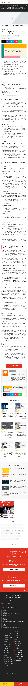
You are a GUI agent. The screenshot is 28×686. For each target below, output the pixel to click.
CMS (7, 525)
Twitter (3, 41)
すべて (2, 25)
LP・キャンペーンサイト (6, 38)
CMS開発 (5, 641)
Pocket (16, 41)
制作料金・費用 (18, 643)
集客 (3, 525)
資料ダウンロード (14, 585)
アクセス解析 (6, 648)
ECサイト (20, 525)
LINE (20, 41)
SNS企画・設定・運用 (8, 659)
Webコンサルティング (6, 35)
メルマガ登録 (18, 658)
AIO (20, 536)
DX (10, 525)
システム (15, 525)
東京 (17, 637)
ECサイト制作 (6, 652)
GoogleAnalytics (5, 536)
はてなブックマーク (12, 41)
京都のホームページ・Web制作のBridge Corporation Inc (14, 678)
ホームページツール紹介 (6, 538)
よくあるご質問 (18, 650)
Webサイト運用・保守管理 (7, 655)
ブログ (16, 647)
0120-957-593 (15, 597)
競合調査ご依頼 (18, 654)
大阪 (17, 635)
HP (15, 530)
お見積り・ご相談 (14, 569)
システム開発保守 (5, 530)
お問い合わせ (18, 660)
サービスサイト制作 (7, 635)
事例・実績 (17, 645)
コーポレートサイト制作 (8, 633)
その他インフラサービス (8, 663)
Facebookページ (10, 673)
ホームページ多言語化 (10, 533)
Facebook (8, 41)
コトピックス (14, 675)
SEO (12, 530)
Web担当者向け (14, 527)
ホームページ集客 (7, 646)
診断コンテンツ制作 (7, 657)
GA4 (3, 533)
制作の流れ (17, 641)
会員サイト (6, 639)
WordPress (21, 527)
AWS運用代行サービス (8, 661)
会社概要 (17, 648)
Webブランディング (7, 650)
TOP (14, 544)
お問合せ (21, 684)
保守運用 (18, 533)
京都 (17, 633)
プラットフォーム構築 (8, 637)
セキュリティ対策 (13, 536)
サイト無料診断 (18, 652)
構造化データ (20, 530)
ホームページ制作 (16, 35)
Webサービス (15, 538)
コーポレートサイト (18, 673)
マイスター (7, 665)
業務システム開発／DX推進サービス (7, 644)
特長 (16, 639)
